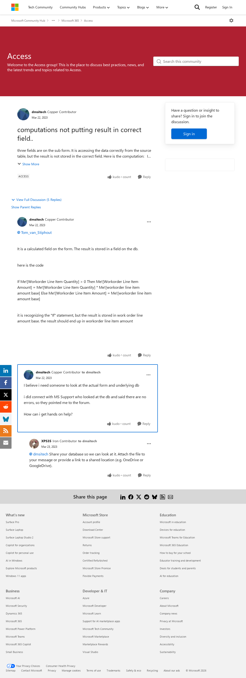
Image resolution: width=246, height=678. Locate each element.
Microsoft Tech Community (98, 629)
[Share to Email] (170, 496)
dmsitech (39, 111)
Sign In (227, 7)
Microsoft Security (16, 606)
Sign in (189, 133)
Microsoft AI (13, 598)
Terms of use (93, 670)
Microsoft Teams (15, 636)
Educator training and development (180, 560)
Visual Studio (90, 652)
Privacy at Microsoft (171, 621)
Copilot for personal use (20, 553)
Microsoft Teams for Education (177, 537)
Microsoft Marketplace (96, 636)
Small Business (14, 652)
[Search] (197, 7)
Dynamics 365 (14, 613)
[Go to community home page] (14, 7)
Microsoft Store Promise (97, 568)
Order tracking (91, 553)
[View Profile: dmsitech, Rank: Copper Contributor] (23, 114)
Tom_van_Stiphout (36, 232)
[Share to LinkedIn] (122, 496)
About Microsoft (169, 606)
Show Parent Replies (26, 207)
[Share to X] (138, 496)
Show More (30, 164)
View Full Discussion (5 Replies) (39, 199)
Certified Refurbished (95, 560)
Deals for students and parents (178, 568)
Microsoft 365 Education (174, 545)
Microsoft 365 (70, 20)
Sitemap (10, 670)
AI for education (169, 576)
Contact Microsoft (31, 670)
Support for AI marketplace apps (101, 621)
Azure (86, 598)
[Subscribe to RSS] (162, 496)
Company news (168, 613)
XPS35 (46, 441)
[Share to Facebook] (130, 496)
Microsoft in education (173, 522)
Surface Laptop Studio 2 (19, 537)
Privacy (52, 670)
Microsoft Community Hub (28, 20)
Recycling (152, 670)
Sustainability (168, 652)
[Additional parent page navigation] (53, 20)
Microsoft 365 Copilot (18, 644)
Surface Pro (12, 522)
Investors (165, 629)
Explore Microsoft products (21, 568)
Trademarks (113, 670)
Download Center (93, 529)
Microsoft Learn (92, 613)
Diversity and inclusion (173, 636)
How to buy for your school (175, 553)
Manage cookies (71, 670)
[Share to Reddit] (146, 496)
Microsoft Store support (96, 537)
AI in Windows (14, 560)
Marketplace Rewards (95, 644)
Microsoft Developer (94, 606)
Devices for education (172, 529)
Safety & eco (133, 670)
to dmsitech (91, 372)
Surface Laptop (14, 529)
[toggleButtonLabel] (231, 20)
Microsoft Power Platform (20, 629)
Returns (87, 545)
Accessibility (167, 644)
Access (88, 20)
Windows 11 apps (16, 576)
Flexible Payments (93, 576)
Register (211, 7)
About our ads (172, 670)
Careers (164, 598)
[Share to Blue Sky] (154, 496)
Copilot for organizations (20, 545)
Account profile (91, 522)
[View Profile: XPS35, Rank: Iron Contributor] (34, 443)
